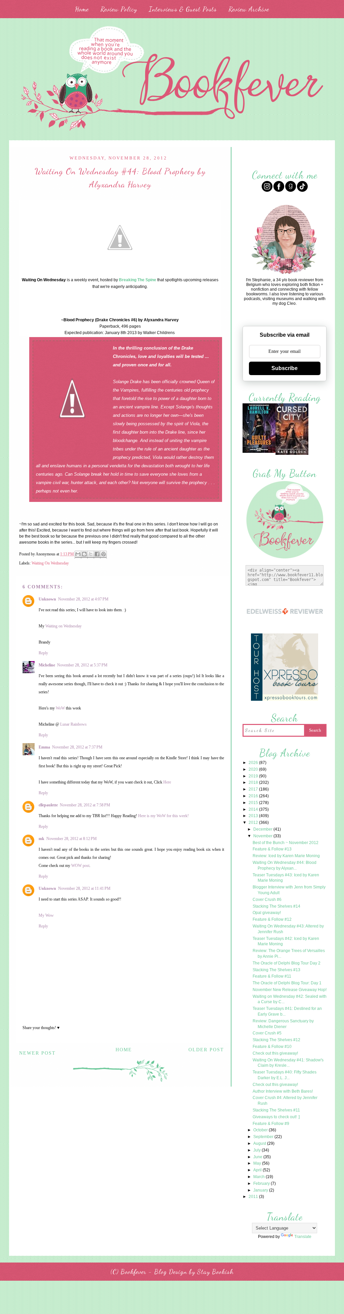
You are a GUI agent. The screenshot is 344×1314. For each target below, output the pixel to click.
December (263, 829)
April (258, 1170)
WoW (60, 708)
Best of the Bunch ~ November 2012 (285, 842)
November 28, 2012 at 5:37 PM (82, 665)
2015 (254, 802)
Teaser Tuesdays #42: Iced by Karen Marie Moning (286, 941)
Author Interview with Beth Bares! (283, 1091)
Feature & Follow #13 (272, 849)
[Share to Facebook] (97, 554)
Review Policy (118, 9)
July (257, 1150)
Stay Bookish (215, 1272)
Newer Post (37, 1053)
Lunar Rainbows (73, 724)
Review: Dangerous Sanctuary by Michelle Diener (283, 1024)
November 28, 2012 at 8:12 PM (71, 838)
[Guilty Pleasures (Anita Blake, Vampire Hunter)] (259, 452)
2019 (254, 776)
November (263, 836)
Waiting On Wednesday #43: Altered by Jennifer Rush (288, 929)
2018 (254, 782)
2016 (254, 796)
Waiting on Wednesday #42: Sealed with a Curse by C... (290, 999)
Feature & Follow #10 (272, 1046)
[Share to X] (90, 554)
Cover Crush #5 (267, 1033)
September (263, 1136)
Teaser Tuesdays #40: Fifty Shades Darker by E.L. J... (284, 1075)
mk (41, 838)
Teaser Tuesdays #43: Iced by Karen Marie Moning (286, 878)
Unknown (47, 599)
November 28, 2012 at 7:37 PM (77, 747)
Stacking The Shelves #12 (276, 1039)
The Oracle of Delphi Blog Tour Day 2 (286, 963)
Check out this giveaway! (275, 1053)
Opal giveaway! (267, 912)
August (260, 1143)
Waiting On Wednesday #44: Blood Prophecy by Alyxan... (284, 865)
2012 (254, 822)
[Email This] (78, 554)
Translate (302, 1236)
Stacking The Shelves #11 (276, 1110)
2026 (254, 762)
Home (82, 9)
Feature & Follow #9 (271, 1123)
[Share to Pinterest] (103, 554)
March (259, 1176)
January (261, 1190)
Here (167, 782)
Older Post (206, 1049)
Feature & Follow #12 (272, 919)
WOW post (80, 865)
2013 (254, 815)
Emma (44, 747)
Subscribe (284, 368)
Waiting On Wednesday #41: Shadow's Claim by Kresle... (288, 1063)
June (258, 1157)
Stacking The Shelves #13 (276, 970)
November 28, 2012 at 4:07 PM (83, 599)
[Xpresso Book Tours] (284, 700)
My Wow (46, 915)
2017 (254, 789)
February (262, 1183)
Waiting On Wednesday (50, 563)
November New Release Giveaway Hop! (290, 989)
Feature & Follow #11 (272, 976)
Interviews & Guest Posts (183, 9)
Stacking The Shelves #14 (276, 906)
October (261, 1130)
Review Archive (248, 9)
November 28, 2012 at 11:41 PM (84, 888)
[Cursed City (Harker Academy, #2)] (291, 454)
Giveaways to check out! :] (276, 1117)
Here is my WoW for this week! (163, 815)
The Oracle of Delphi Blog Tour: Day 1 (287, 983)
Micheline (47, 665)
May (257, 1163)
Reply (43, 653)
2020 (254, 769)
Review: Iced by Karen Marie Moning (286, 855)
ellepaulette (48, 805)
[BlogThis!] (84, 554)
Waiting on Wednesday (63, 626)
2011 (254, 1196)
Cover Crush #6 (267, 899)
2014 (254, 809)
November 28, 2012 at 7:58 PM (85, 805)
